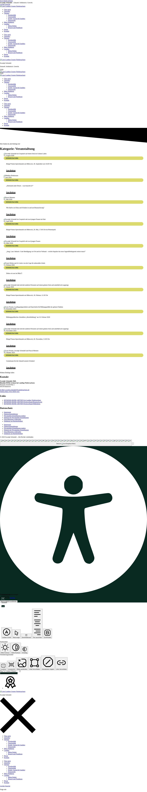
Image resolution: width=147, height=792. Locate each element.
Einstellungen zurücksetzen (9, 673)
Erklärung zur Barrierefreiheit (13, 421)
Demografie (12, 20)
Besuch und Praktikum (15, 28)
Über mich (7, 10)
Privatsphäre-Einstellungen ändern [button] (15, 416)
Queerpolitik (12, 17)
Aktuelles (7, 11)
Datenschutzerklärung (11, 414)
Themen (6, 13)
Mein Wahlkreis (9, 22)
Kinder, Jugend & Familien (16, 19)
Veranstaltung (12, 158)
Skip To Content (5, 671)
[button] (7, 372)
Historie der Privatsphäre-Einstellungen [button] (16, 417)
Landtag (6, 24)
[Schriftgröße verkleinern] (3, 606)
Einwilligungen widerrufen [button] (12, 419)
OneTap (12, 598)
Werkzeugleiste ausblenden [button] (9, 601)
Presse (6, 29)
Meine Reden (12, 26)
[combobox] (66, 443)
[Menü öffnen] (1, 70)
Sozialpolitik (12, 15)
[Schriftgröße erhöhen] (3, 599)
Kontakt (6, 31)
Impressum (7, 412)
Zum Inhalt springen (6, 1)
